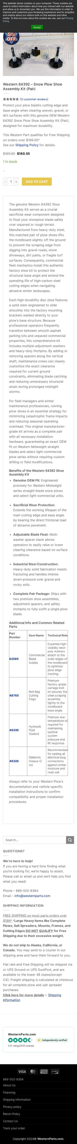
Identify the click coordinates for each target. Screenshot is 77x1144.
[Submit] (70, 840)
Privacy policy (12, 1106)
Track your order (14, 1128)
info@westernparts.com (32, 896)
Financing (9, 1092)
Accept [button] (37, 27)
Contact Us (10, 1121)
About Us (9, 1085)
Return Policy (11, 1114)
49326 (14, 761)
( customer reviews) (34, 99)
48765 (14, 695)
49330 (14, 730)
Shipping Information (17, 1099)
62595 (14, 659)
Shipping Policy (26, 145)
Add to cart (37, 182)
